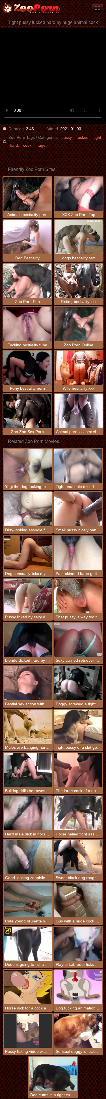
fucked (82, 137)
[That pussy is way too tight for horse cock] (78, 596)
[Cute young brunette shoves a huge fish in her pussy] (28, 900)
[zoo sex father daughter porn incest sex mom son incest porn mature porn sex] (97, 8)
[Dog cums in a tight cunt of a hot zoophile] (53, 1074)
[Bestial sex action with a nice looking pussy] (28, 683)
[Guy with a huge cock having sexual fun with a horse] (78, 900)
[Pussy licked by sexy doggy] (28, 596)
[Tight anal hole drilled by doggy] (78, 466)
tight (97, 137)
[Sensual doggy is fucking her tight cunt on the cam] (78, 1031)
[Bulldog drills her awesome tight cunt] (28, 770)
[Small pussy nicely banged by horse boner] (78, 509)
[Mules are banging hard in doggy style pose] (28, 727)
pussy (66, 137)
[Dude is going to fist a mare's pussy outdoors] (28, 944)
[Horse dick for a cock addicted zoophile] (28, 987)
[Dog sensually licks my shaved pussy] (28, 553)
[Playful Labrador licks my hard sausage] (78, 944)
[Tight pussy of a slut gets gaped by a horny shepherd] (78, 727)
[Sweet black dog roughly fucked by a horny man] (78, 857)
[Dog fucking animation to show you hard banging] (78, 987)
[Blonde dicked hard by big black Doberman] (28, 640)
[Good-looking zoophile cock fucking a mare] (28, 857)
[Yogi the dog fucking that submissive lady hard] (28, 466)
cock (27, 145)
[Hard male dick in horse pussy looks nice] (28, 813)
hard (14, 145)
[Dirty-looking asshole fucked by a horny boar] (28, 509)
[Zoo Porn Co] (34, 8)
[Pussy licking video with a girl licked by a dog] (28, 1031)
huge (41, 145)
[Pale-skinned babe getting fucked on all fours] (78, 553)
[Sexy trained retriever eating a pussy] (78, 640)
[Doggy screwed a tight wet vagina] (78, 683)
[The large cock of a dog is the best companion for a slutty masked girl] (78, 770)
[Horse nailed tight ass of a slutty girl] (78, 813)
